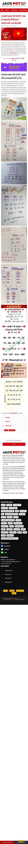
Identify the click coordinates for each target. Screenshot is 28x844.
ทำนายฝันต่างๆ (17, 505)
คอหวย (3, 505)
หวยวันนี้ (12, 526)
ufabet (12, 493)
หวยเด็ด (23, 529)
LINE (5, 552)
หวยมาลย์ (18, 520)
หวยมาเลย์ (8, 426)
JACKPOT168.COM (22, 598)
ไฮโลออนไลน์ (8, 578)
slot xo (14, 593)
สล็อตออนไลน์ (8, 582)
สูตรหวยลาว (23, 511)
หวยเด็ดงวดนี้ (5, 532)
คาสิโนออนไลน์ (8, 570)
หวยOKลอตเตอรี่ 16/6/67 (11, 514)
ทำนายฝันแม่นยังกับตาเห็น (8, 511)
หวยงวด (3, 517)
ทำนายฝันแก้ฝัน (13, 508)
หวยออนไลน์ (13, 413)
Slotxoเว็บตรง (20, 591)
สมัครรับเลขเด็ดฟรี (7, 842)
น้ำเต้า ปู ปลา (8, 574)
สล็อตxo (12, 591)
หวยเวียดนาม (13, 532)
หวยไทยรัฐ (14, 10)
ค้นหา (14, 444)
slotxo (17, 493)
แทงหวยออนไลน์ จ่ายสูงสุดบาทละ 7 (10, 538)
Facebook (7, 546)
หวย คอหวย (22, 514)
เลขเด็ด (7, 10)
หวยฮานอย (13, 53)
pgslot (21, 493)
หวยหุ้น (7, 417)
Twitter (6, 549)
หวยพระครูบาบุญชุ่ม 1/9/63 (8, 520)
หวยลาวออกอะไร (18, 523)
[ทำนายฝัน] (14, 67)
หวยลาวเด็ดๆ (5, 526)
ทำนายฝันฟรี (4, 508)
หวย (6, 430)
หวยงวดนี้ (9, 517)
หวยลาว (7, 421)
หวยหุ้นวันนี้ (9, 529)
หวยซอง (16, 517)
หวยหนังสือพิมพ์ (19, 526)
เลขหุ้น (24, 532)
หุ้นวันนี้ (19, 532)
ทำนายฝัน (9, 505)
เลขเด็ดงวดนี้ (10, 535)
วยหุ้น (17, 511)
